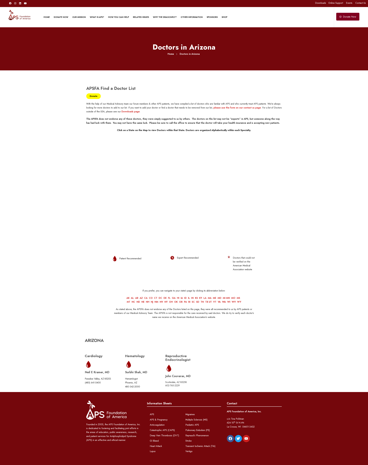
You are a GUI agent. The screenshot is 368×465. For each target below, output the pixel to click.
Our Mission (79, 17)
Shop (224, 17)
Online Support (335, 3)
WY (239, 302)
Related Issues (141, 17)
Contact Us (360, 3)
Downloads (320, 3)
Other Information (192, 17)
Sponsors (212, 17)
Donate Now (61, 17)
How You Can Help (118, 17)
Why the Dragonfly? (165, 17)
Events (349, 3)
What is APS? (97, 17)
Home (47, 17)
